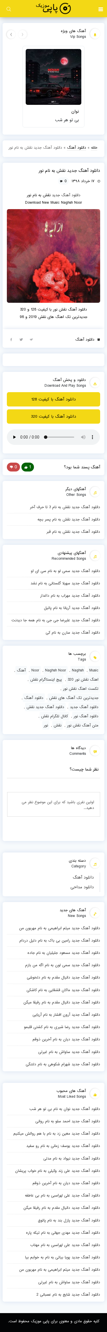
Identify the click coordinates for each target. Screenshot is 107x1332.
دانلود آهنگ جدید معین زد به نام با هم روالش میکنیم (56, 1133)
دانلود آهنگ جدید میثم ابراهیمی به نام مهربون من (59, 928)
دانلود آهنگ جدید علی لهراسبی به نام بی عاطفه (62, 1195)
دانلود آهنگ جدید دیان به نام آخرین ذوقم (66, 1039)
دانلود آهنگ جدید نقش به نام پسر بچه (68, 519)
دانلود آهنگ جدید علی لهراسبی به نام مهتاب (65, 1245)
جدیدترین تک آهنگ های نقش (73, 698)
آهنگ (21, 670)
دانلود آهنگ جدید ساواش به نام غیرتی (69, 1052)
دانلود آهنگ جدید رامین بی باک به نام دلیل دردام (59, 940)
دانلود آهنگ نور (86, 716)
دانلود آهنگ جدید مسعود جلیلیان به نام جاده (63, 953)
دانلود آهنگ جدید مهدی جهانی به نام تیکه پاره (63, 1232)
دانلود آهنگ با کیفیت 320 (53, 416)
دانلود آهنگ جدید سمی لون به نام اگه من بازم (62, 965)
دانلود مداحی (82, 887)
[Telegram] (31, 339)
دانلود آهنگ (83, 877)
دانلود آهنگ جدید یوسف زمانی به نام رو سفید (63, 1146)
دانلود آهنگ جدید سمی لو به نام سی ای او (65, 571)
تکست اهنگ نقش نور (80, 688)
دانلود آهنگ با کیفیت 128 (53, 399)
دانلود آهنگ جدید (66, 195)
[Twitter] (21, 339)
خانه (94, 147)
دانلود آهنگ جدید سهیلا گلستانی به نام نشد (65, 583)
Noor (35, 670)
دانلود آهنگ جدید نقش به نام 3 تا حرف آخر (65, 507)
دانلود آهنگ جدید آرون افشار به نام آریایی (66, 1014)
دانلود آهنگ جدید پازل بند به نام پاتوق (69, 1220)
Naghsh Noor (55, 670)
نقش (57, 725)
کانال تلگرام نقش (54, 716)
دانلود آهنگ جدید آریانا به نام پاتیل (72, 608)
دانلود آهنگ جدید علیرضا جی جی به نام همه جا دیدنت (55, 620)
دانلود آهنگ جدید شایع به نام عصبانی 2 (68, 1294)
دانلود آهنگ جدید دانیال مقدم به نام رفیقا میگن (61, 1002)
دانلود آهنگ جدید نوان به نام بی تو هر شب (64, 1109)
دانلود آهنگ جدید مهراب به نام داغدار (70, 595)
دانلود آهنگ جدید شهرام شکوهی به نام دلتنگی (63, 1064)
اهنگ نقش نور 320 (83, 679)
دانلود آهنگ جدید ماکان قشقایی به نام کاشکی (63, 990)
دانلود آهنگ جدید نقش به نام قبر (73, 532)
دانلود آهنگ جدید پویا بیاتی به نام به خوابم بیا (62, 1257)
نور (46, 725)
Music (93, 670)
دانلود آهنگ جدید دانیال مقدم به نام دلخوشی (63, 977)
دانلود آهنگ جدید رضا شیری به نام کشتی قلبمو (62, 1027)
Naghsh (78, 670)
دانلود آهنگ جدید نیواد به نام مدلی (71, 1158)
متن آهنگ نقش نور (82, 725)
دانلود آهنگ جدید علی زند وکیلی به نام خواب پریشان (57, 1171)
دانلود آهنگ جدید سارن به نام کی (73, 632)
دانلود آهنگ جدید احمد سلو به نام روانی (67, 1121)
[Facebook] (11, 339)
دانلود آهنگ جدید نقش (45, 707)
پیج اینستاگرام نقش (46, 679)
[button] (100, 8)
